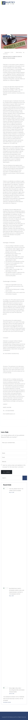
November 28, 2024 (7, 702)
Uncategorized (6, 36)
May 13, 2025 (11, 492)
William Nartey (19, 52)
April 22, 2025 (11, 693)
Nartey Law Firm (13, 717)
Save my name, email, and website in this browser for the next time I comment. (14, 466)
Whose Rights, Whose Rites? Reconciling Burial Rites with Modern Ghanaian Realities (16, 689)
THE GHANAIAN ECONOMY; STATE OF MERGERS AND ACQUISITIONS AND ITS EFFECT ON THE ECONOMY (13, 698)
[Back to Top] (25, 717)
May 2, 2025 (11, 595)
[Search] (24, 478)
